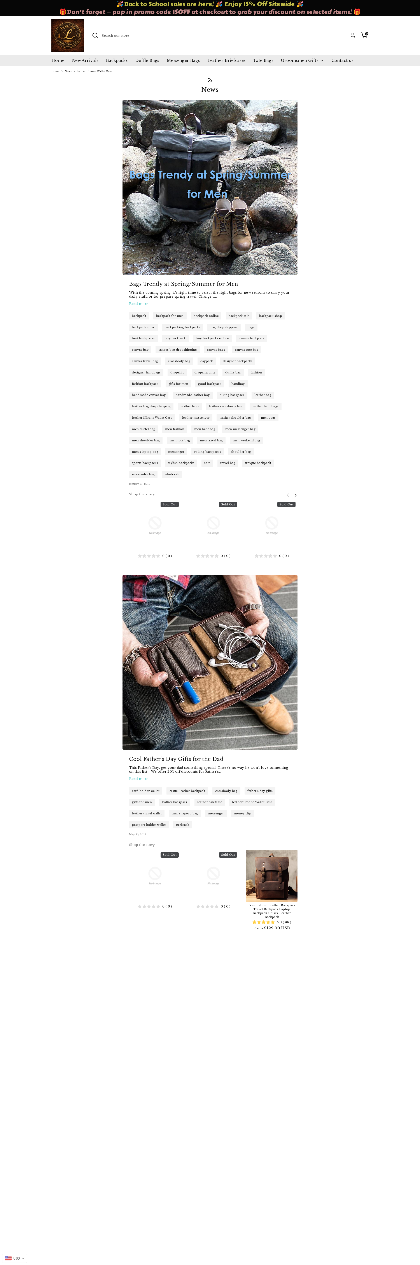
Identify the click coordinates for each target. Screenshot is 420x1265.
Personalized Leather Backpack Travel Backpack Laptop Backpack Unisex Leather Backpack (272, 911)
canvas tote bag (247, 350)
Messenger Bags (183, 60)
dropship (177, 372)
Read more (138, 304)
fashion (256, 372)
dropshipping (204, 372)
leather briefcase (209, 802)
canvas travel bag (145, 361)
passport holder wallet (149, 825)
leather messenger (196, 418)
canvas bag (140, 350)
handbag (238, 384)
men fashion (174, 429)
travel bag (227, 463)
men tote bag (180, 440)
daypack (206, 361)
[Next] (295, 495)
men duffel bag (143, 429)
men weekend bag (246, 440)
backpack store (143, 327)
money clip (242, 813)
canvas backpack (251, 338)
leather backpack (174, 802)
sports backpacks (145, 463)
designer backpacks (237, 361)
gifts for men (178, 384)
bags (251, 327)
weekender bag (143, 474)
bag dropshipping (224, 327)
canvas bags (216, 350)
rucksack (182, 825)
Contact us (342, 60)
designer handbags (146, 372)
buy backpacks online (212, 338)
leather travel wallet (147, 813)
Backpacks (117, 60)
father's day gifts (260, 791)
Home (58, 60)
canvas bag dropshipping (178, 350)
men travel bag (211, 440)
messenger (176, 452)
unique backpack (258, 463)
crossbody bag (179, 361)
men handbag (204, 429)
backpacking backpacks (182, 327)
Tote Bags (263, 60)
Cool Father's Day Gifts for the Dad (176, 759)
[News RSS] (210, 80)
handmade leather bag (193, 395)
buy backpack (175, 338)
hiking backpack (232, 395)
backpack (139, 316)
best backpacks (143, 338)
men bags (268, 418)
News (68, 71)
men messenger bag (240, 429)
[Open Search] (95, 35)
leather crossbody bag (226, 406)
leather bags (190, 406)
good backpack (209, 384)
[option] (151, 530)
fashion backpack (145, 384)
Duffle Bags (147, 60)
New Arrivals (85, 60)
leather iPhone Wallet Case (94, 71)
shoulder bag (241, 452)
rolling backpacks (207, 452)
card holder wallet (145, 791)
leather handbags (265, 406)
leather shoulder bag (235, 418)
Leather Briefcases (226, 60)
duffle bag (233, 372)
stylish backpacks (181, 463)
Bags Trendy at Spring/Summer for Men (183, 284)
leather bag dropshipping (151, 406)
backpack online (206, 316)
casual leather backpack (187, 791)
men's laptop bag (145, 452)
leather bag (262, 395)
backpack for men (170, 316)
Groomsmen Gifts (300, 60)
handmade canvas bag (149, 395)
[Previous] (288, 495)
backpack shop (270, 316)
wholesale (172, 474)
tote (207, 463)
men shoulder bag (146, 440)
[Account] (352, 35)
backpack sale (239, 316)
